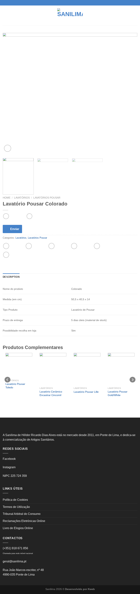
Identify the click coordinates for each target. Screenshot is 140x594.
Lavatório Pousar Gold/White (117, 393)
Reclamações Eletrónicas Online (24, 521)
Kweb (91, 589)
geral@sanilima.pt (14, 561)
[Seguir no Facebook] (66, 2)
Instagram (9, 467)
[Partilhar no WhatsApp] (6, 246)
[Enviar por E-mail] (74, 246)
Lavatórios (22, 197)
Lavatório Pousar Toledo (15, 385)
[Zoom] (7, 148)
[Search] (135, 15)
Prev (7, 380)
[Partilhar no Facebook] (29, 246)
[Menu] (5, 15)
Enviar (14, 229)
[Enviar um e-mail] (73, 2)
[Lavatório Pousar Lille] (87, 369)
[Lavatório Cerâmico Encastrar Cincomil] (53, 369)
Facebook (9, 458)
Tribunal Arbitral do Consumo (21, 513)
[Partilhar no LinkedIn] (6, 255)
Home (6, 197)
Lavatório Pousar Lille (86, 391)
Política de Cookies (15, 499)
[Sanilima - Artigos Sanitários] (70, 15)
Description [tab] (11, 277)
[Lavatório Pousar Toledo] (18, 365)
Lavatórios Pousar (46, 197)
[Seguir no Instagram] (70, 2)
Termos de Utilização (16, 506)
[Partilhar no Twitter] (51, 246)
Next (132, 380)
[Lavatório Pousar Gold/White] (121, 369)
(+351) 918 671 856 (15, 548)
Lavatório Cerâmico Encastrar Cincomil (51, 393)
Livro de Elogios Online (18, 528)
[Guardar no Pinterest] (97, 246)
